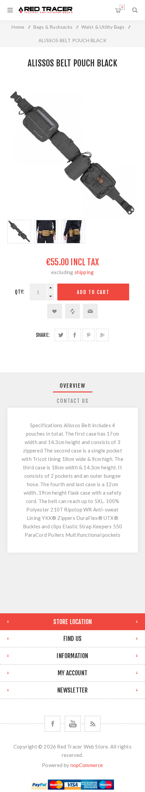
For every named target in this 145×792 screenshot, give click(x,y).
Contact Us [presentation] (73, 401)
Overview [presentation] (73, 385)
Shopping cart (122, 7)
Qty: (19, 292)
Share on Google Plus (102, 335)
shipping (84, 272)
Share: (43, 335)
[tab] (72, 385)
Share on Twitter (61, 335)
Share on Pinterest (88, 335)
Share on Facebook (74, 335)
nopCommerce (86, 765)
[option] (19, 231)
